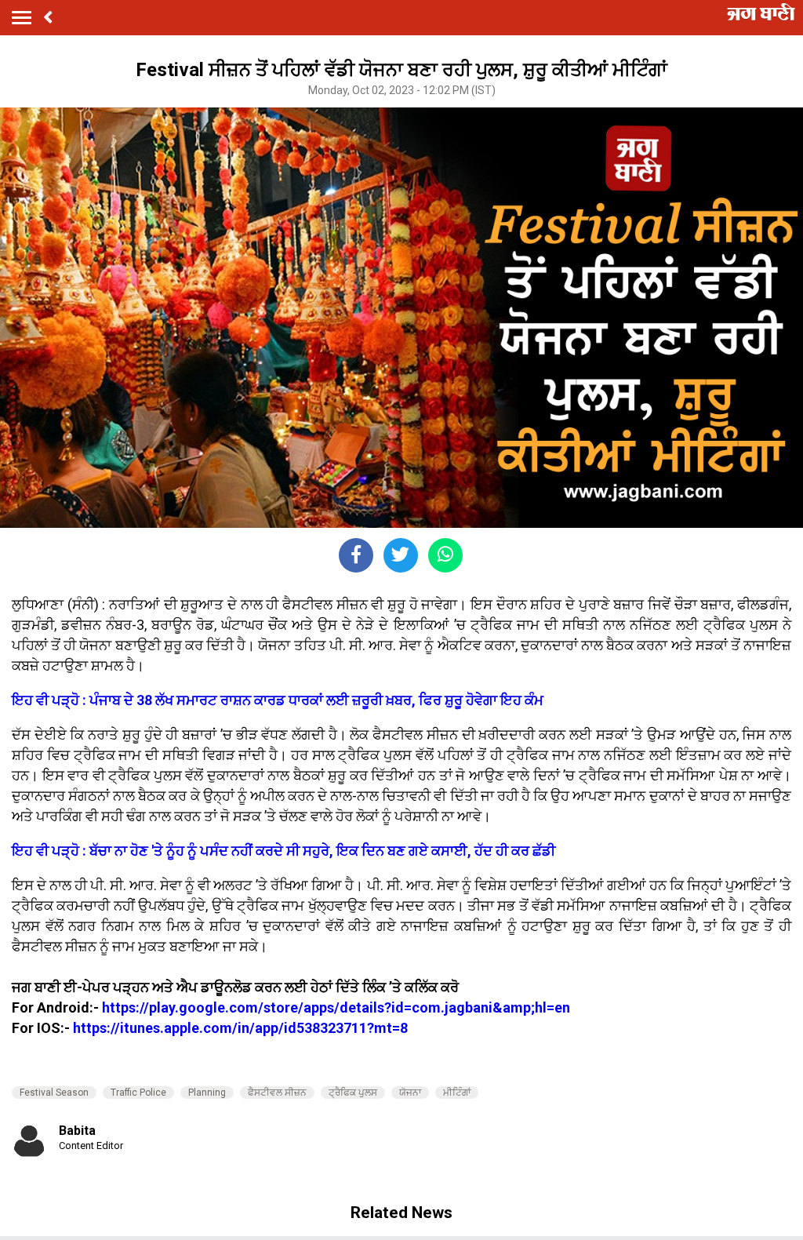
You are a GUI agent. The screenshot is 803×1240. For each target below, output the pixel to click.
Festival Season (54, 1092)
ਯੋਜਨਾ (410, 1092)
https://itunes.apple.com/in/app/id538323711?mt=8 (240, 1028)
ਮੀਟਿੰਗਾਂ (457, 1092)
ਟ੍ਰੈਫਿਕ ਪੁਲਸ (353, 1092)
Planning (207, 1092)
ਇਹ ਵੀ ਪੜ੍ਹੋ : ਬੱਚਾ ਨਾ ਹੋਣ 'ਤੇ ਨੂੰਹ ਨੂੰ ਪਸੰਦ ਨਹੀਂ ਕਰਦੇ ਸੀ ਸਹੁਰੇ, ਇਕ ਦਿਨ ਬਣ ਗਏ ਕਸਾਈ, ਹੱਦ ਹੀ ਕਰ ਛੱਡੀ (283, 850)
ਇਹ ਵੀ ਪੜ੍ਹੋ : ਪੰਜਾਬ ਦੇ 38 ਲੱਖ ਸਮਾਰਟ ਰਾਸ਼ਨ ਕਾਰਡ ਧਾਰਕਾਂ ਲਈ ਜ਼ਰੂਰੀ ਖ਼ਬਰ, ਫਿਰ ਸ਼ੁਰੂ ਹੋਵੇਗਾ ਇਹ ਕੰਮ (277, 700)
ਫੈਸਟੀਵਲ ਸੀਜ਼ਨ (277, 1092)
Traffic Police (138, 1092)
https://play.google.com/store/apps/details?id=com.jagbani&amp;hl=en (336, 1007)
